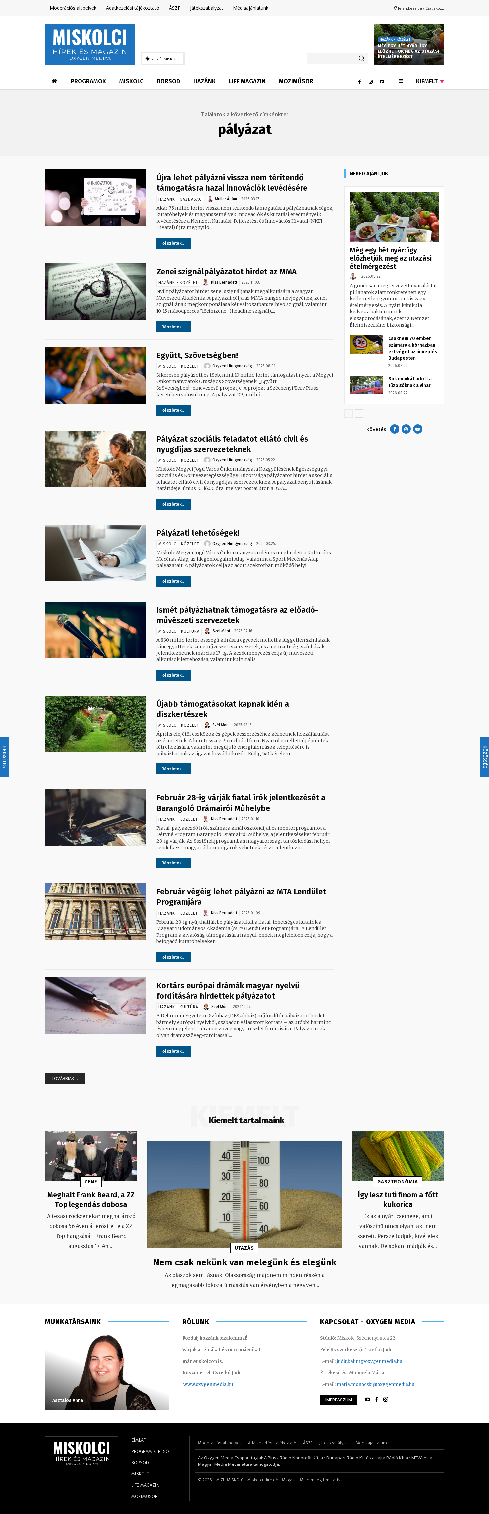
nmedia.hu (221, 1384)
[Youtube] (382, 81)
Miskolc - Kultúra (179, 631)
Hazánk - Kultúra (178, 1007)
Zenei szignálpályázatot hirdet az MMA (226, 271)
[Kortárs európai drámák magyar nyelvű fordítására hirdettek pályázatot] (95, 1005)
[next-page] (359, 413)
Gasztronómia (397, 1182)
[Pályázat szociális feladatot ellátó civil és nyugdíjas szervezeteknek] (95, 459)
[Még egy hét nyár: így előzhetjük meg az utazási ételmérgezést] (394, 217)
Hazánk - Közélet (395, 40)
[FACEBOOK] (376, 1399)
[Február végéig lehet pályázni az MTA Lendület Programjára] (95, 911)
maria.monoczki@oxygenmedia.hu (375, 1384)
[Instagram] (370, 81)
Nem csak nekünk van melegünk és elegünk (244, 1262)
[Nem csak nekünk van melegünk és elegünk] (244, 1194)
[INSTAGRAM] (385, 1399)
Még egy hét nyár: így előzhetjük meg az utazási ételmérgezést (408, 51)
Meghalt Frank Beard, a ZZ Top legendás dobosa (91, 1199)
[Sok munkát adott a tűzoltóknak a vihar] (366, 385)
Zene (90, 1182)
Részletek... (173, 243)
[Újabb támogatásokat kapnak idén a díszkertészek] (95, 724)
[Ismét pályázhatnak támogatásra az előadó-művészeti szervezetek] (95, 630)
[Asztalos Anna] (107, 1371)
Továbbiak (63, 1078)
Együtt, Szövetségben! (197, 355)
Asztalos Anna (67, 1400)
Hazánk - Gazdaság (180, 199)
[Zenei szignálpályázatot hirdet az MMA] (95, 291)
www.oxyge (196, 1384)
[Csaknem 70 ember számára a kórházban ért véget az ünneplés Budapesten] (366, 344)
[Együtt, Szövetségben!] (95, 375)
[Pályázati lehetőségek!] (95, 553)
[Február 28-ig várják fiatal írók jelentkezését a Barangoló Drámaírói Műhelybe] (95, 817)
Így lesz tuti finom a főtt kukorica (398, 1199)
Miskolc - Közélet (178, 366)
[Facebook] (359, 81)
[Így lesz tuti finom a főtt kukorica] (398, 1156)
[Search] (361, 58)
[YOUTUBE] (367, 1399)
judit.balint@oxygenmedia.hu (369, 1361)
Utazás (244, 1248)
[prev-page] (348, 413)
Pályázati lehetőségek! (197, 533)
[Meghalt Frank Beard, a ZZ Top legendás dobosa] (91, 1156)
